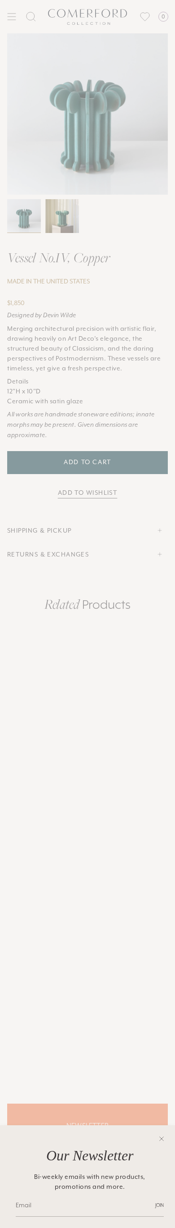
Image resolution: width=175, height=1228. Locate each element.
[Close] (161, 1138)
